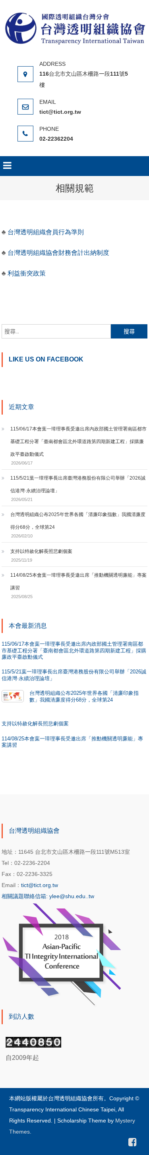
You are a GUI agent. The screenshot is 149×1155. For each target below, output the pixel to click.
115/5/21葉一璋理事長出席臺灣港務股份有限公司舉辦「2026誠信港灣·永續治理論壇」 (77, 484)
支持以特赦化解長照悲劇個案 (41, 551)
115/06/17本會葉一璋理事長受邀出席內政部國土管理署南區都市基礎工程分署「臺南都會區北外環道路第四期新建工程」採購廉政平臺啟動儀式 (78, 441)
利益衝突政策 (27, 273)
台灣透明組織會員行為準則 (45, 232)
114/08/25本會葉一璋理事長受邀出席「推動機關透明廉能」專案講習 (78, 581)
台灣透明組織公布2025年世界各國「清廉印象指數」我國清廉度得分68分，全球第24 (77, 521)
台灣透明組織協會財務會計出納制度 (58, 252)
